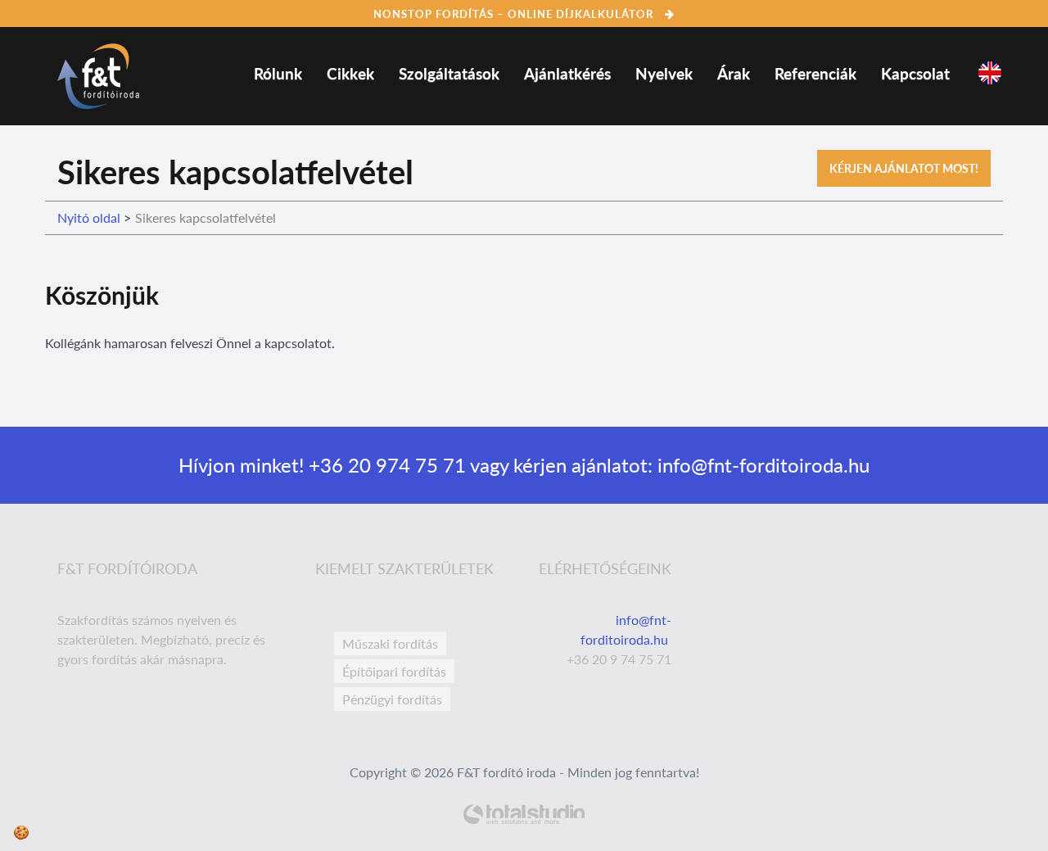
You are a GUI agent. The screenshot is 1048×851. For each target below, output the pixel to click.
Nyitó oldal (88, 217)
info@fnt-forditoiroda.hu (761, 465)
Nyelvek (664, 73)
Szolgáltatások (449, 73)
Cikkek (350, 73)
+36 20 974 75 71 (385, 465)
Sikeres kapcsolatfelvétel (205, 217)
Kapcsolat (915, 73)
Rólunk (278, 73)
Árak (733, 73)
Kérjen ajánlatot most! (903, 168)
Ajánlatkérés (567, 73)
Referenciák (815, 73)
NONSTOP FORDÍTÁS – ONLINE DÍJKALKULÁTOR (515, 13)
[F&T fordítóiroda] (98, 72)
